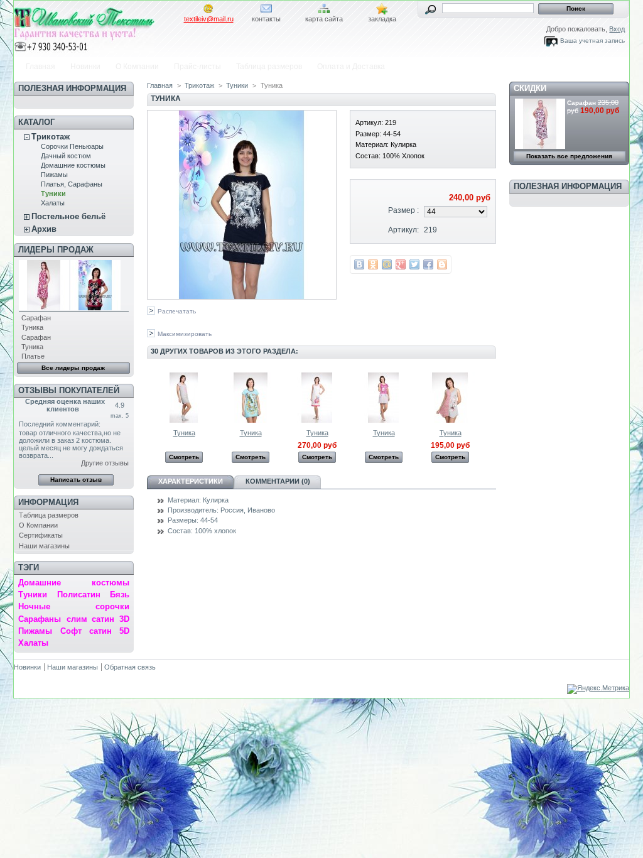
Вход (617, 29)
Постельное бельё (68, 216)
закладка (382, 19)
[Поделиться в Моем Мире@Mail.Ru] (387, 264)
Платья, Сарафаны (71, 184)
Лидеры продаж (56, 249)
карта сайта (324, 19)
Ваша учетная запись (592, 40)
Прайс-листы (197, 66)
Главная (40, 66)
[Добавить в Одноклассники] (373, 264)
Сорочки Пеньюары (72, 146)
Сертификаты (41, 535)
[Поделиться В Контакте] (359, 264)
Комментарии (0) (278, 481)
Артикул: (403, 229)
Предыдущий (150, 397)
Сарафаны (39, 619)
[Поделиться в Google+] (401, 264)
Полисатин (78, 594)
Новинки (85, 66)
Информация (48, 502)
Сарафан (36, 318)
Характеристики (190, 481)
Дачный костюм (66, 156)
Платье (33, 356)
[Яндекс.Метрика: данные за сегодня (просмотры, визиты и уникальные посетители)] (598, 689)
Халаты (53, 203)
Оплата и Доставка (351, 66)
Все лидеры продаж (73, 367)
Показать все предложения (569, 156)
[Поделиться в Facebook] (428, 264)
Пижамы (54, 174)
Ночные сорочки (73, 606)
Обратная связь (130, 667)
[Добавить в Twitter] (414, 264)
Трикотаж (50, 136)
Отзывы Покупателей (68, 390)
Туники (53, 193)
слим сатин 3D (98, 619)
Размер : (403, 210)
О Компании (137, 66)
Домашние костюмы (73, 165)
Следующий (491, 397)
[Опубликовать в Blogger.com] (442, 264)
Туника (32, 327)
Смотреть (184, 456)
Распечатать (177, 311)
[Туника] (184, 420)
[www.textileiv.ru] (97, 27)
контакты (266, 19)
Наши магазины (44, 546)
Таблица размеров (269, 66)
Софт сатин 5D (94, 631)
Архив (44, 229)
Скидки (530, 88)
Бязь (119, 594)
